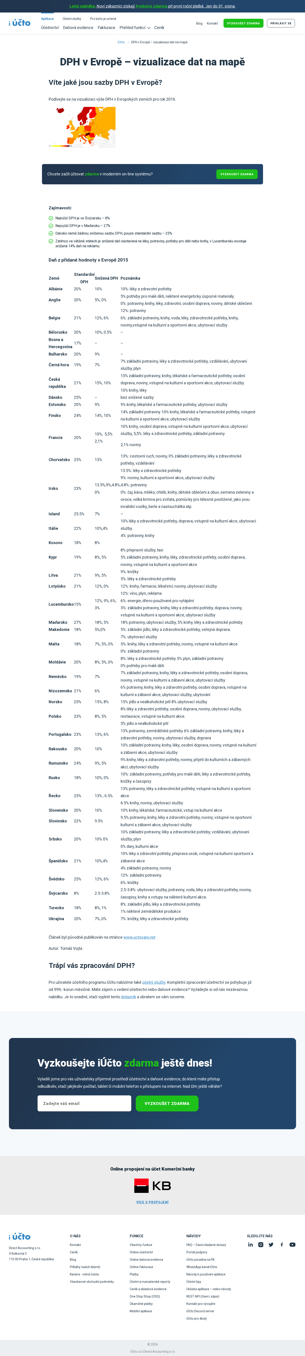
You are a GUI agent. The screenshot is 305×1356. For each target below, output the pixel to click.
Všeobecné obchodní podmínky (92, 1281)
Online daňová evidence (146, 1259)
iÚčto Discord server (200, 1311)
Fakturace (106, 27)
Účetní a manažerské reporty (150, 1281)
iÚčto (121, 42)
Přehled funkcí (133, 27)
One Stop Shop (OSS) (145, 1296)
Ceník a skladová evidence (148, 1289)
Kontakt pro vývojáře (200, 1304)
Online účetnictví (141, 1252)
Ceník (159, 27)
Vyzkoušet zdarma (167, 1103)
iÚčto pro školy (196, 1318)
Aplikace (47, 19)
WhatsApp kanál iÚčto (201, 1267)
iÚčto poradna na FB (200, 1259)
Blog (199, 23)
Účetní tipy (193, 1281)
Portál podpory (196, 1252)
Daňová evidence (78, 27)
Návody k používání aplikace (206, 1274)
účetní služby (153, 982)
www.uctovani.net (139, 937)
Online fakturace (141, 1267)
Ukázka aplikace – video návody (208, 1289)
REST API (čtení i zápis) (202, 1296)
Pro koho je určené (103, 19)
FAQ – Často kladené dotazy (206, 1245)
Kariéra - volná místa (84, 1274)
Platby (134, 1274)
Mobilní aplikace (141, 1311)
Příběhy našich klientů (85, 1267)
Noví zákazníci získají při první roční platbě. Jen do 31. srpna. (153, 6)
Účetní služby (72, 19)
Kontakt (212, 23)
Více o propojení (152, 1202)
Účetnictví (50, 27)
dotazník (128, 996)
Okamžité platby (141, 1304)
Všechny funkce (141, 1245)
